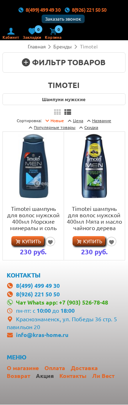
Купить (31, 241)
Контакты (72, 375)
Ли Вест (103, 375)
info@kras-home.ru (42, 334)
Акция (45, 375)
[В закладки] (50, 241)
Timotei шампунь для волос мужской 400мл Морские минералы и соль (33, 218)
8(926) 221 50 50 (89, 9)
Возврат (18, 375)
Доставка (84, 368)
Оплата (54, 368)
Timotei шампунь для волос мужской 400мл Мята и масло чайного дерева (94, 218)
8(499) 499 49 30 (43, 9)
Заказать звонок (63, 19)
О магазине (23, 368)
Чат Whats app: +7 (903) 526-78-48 (62, 302)
